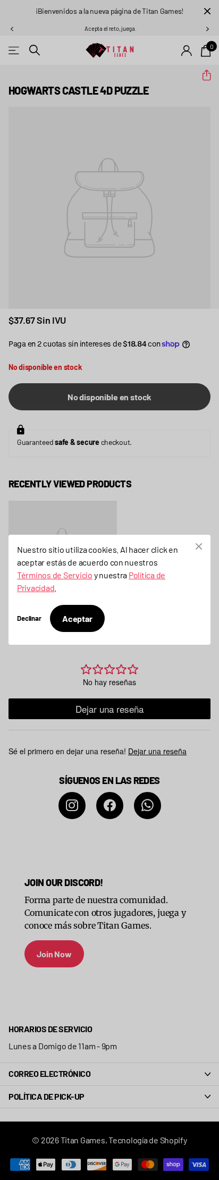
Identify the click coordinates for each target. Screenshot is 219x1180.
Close (198, 546)
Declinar (29, 618)
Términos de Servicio (54, 575)
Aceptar (77, 618)
